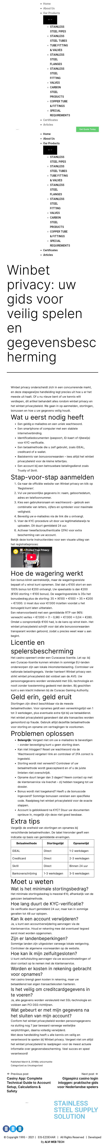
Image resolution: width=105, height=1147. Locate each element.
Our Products (51, 13)
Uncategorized (35, 1065)
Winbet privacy (20, 387)
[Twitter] (13, 1128)
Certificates (50, 120)
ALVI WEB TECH (54, 1142)
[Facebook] (6, 1128)
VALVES (55, 82)
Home (47, 3)
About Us (49, 8)
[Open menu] (50, 19)
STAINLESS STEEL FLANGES (57, 59)
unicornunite (46, 1061)
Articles (48, 124)
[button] (52, 129)
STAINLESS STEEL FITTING (57, 73)
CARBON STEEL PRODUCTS (57, 92)
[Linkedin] (19, 1128)
